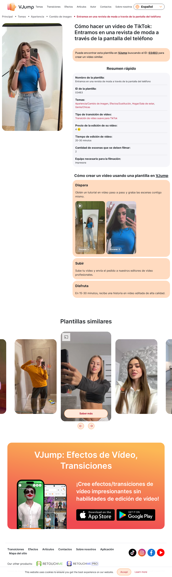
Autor (93, 6)
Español (147, 6)
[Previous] (81, 426)
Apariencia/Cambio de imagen (91, 103)
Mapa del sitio (18, 553)
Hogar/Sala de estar (143, 103)
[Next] (91, 426)
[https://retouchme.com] (49, 563)
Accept (124, 572)
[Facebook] (151, 552)
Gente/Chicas (82, 107)
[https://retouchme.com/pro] (82, 563)
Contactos (105, 6)
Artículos (81, 6)
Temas (39, 6)
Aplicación (107, 549)
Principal (7, 16)
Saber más (35, 406)
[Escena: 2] (121, 227)
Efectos (68, 6)
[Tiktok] (132, 552)
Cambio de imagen (60, 16)
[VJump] (20, 7)
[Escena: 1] (90, 227)
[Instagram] (142, 552)
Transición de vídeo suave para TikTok (96, 118)
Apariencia (37, 16)
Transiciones (53, 6)
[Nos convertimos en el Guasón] (31, 504)
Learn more (141, 571)
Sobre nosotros (123, 6)
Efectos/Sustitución (120, 103)
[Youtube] (161, 552)
